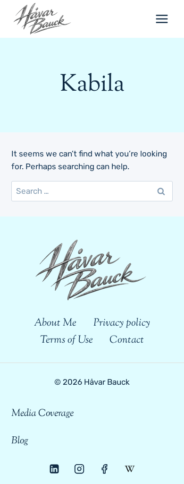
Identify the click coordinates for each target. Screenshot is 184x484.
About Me (55, 323)
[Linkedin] (54, 468)
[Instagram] (79, 468)
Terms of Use (66, 340)
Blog (19, 441)
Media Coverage (42, 413)
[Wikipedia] (129, 468)
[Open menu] (162, 18)
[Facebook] (104, 468)
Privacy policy (121, 323)
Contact (126, 340)
